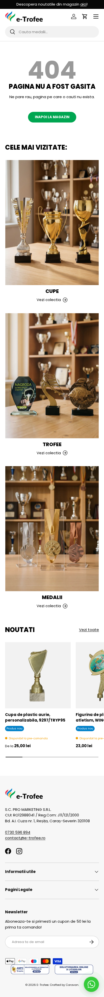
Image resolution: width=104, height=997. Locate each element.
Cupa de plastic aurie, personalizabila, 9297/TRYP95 (35, 717)
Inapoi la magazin (52, 117)
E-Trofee (42, 985)
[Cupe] (52, 222)
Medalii (52, 597)
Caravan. (72, 985)
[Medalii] (52, 528)
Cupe (52, 291)
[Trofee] (52, 375)
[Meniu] (95, 16)
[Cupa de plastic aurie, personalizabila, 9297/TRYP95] (38, 675)
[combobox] (52, 32)
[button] (84, 16)
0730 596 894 (17, 832)
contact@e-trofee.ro (25, 838)
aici (83, 4)
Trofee (52, 444)
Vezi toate (89, 629)
